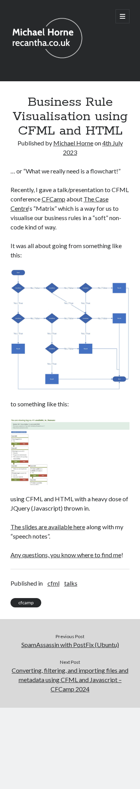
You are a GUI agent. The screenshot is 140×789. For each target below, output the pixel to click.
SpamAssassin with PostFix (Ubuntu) (70, 644)
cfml (53, 583)
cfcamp (25, 602)
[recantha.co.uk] (49, 65)
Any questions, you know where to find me (65, 554)
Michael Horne (73, 143)
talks (70, 583)
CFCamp (53, 199)
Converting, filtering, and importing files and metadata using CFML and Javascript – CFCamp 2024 (70, 680)
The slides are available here (47, 526)
